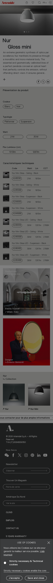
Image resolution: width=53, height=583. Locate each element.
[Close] (49, 542)
